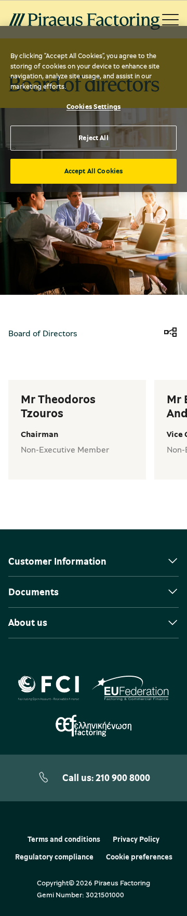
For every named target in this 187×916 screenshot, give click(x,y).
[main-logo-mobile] (84, 19)
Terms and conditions (64, 839)
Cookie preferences (139, 857)
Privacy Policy (136, 839)
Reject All (93, 137)
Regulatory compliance (54, 857)
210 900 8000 (123, 777)
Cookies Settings (93, 106)
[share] (170, 333)
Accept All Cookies (93, 170)
